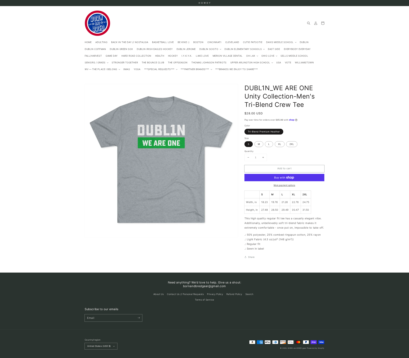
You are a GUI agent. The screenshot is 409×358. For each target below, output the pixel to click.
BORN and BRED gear (297, 348)
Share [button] (251, 257)
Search (249, 294)
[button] (308, 23)
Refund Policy (234, 294)
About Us (158, 294)
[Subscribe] (138, 317)
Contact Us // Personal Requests (185, 294)
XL (279, 144)
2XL (291, 144)
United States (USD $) (99, 346)
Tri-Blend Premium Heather (264, 131)
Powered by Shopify (315, 348)
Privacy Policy (215, 294)
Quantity (248, 151)
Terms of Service (204, 299)
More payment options (284, 185)
